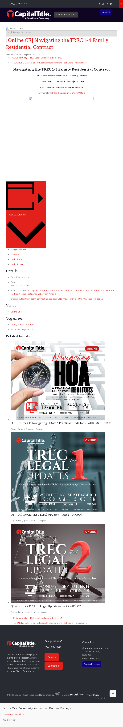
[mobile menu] (91, 15)
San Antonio (50, 294)
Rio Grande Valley (35, 294)
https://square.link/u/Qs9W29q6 (68, 93)
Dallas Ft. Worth (81, 290)
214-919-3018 (9, 720)
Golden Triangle (97, 290)
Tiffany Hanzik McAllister (22, 324)
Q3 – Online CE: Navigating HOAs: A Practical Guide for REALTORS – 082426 (61, 423)
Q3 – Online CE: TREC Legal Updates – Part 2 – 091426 (46, 606)
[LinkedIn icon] (111, 3)
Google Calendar (19, 249)
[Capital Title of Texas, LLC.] (29, 15)
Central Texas (52, 290)
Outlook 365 (16, 259)
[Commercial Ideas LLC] (69, 695)
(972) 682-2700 (20, 3)
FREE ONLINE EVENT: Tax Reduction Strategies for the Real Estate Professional (49, 63)
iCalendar (15, 254)
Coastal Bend (66, 290)
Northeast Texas (18, 294)
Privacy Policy (92, 695)
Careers (106, 12)
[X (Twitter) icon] (103, 3)
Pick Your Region (65, 14)
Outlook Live (17, 264)
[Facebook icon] (99, 3)
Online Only (16, 312)
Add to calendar (17, 214)
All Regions (33, 290)
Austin (42, 290)
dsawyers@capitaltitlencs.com (17, 714)
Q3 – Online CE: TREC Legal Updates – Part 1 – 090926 (46, 514)
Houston (110, 290)
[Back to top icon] (113, 693)
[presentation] (58, 419)
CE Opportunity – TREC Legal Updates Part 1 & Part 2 (36, 58)
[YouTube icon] (107, 3)
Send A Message (92, 664)
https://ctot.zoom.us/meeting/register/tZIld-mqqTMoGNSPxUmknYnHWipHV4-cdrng (61, 299)
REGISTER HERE (47, 87)
